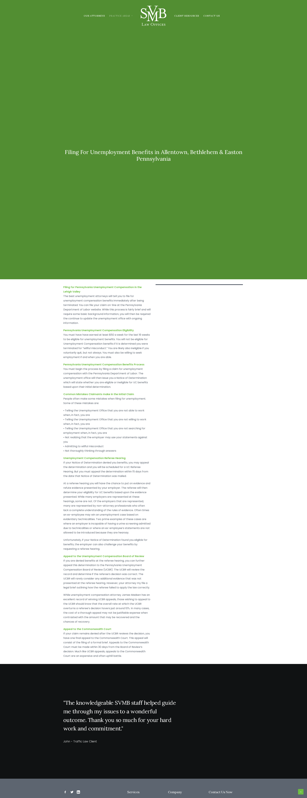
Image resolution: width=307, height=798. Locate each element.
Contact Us (211, 15)
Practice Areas (119, 15)
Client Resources (186, 15)
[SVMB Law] (153, 16)
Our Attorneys (94, 15)
